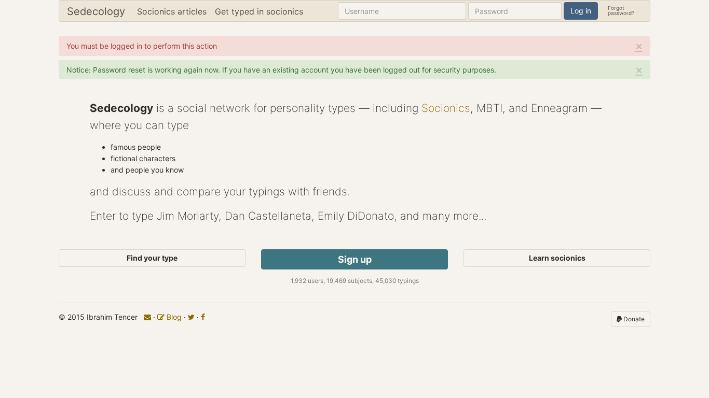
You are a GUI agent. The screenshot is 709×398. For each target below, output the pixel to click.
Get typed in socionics (259, 11)
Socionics (445, 108)
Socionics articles (172, 11)
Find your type (152, 257)
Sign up (355, 259)
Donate (633, 319)
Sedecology (96, 11)
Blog (173, 316)
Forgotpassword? (621, 10)
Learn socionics (557, 257)
